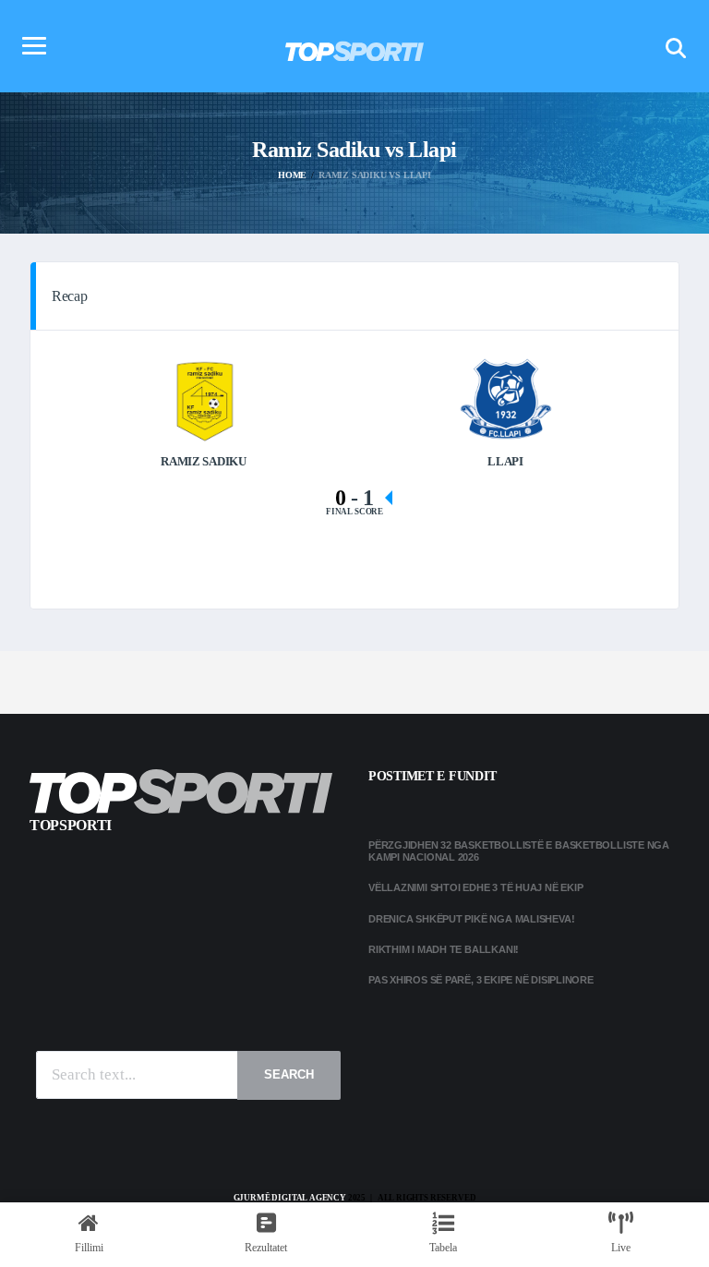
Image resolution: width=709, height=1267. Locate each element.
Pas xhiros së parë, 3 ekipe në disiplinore (481, 979)
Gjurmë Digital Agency (290, 1197)
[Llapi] (506, 397)
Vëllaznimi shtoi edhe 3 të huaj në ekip (475, 887)
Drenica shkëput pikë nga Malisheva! (471, 918)
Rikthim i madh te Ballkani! (443, 949)
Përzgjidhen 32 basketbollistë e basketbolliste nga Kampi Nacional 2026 (518, 851)
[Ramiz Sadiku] (204, 397)
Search (289, 1074)
